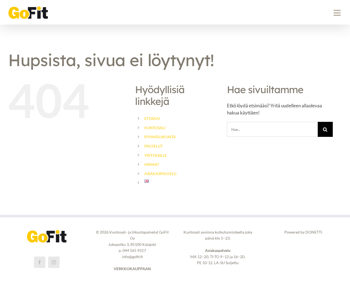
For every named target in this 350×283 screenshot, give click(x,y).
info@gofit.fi (132, 256)
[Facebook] (39, 262)
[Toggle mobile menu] (338, 13)
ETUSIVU (152, 118)
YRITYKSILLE (155, 155)
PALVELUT (153, 146)
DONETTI (313, 232)
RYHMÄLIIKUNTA (160, 136)
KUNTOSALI (154, 127)
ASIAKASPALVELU (160, 173)
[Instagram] (54, 262)
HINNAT (151, 164)
